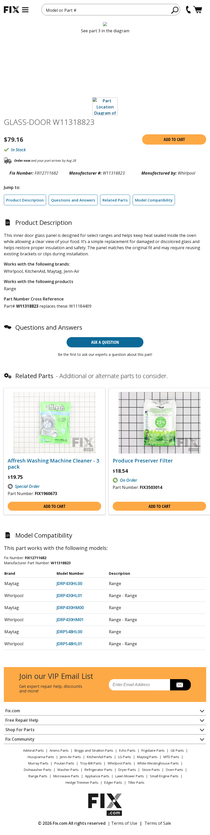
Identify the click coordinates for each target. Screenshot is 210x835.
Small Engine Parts (164, 776)
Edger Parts (113, 782)
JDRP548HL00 (69, 632)
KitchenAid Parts (99, 756)
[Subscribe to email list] (180, 684)
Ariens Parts (59, 750)
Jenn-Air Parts (70, 756)
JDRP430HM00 (70, 607)
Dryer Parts (127, 769)
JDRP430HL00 (69, 583)
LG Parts (124, 756)
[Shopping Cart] (197, 9)
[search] (175, 10)
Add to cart (174, 139)
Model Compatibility (154, 200)
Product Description (25, 200)
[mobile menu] (25, 9)
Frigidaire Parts (153, 750)
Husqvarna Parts (41, 756)
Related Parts (115, 200)
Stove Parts (151, 769)
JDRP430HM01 (70, 619)
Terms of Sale (157, 823)
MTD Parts (171, 756)
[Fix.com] (11, 9)
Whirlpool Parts (119, 763)
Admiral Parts (33, 750)
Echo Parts (127, 750)
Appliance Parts (97, 776)
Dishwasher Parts (37, 769)
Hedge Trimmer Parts (82, 782)
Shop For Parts (20, 729)
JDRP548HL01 (69, 644)
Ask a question (105, 342)
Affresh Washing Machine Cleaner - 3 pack (53, 464)
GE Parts (177, 750)
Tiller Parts (136, 782)
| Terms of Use (122, 823)
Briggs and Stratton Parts (94, 750)
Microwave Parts (66, 776)
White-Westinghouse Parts (158, 763)
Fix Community (20, 739)
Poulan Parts (64, 763)
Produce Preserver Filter (143, 461)
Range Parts (37, 776)
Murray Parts (38, 763)
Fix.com (12, 710)
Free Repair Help (21, 720)
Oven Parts (174, 769)
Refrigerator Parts (98, 769)
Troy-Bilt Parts (91, 763)
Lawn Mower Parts (129, 776)
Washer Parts (68, 769)
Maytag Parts (147, 756)
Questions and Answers (73, 200)
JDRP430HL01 (69, 595)
